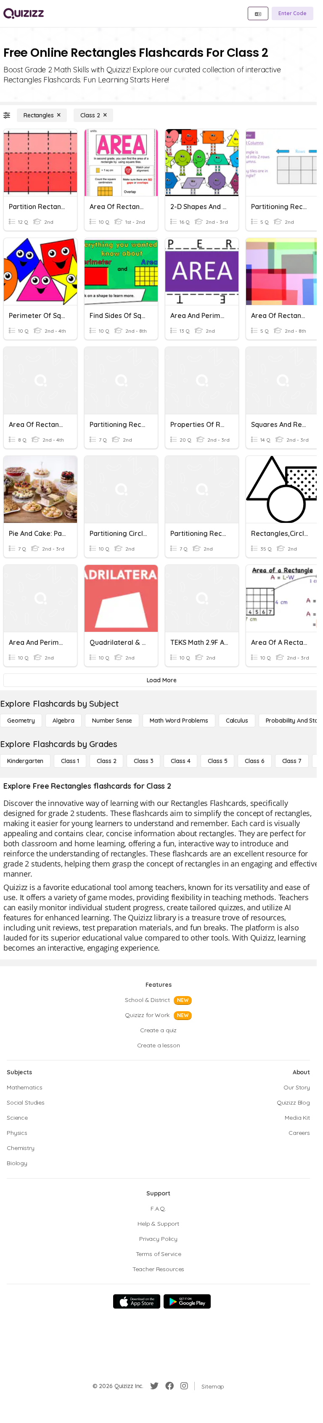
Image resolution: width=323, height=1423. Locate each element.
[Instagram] (184, 1386)
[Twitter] (154, 1386)
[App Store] (136, 1301)
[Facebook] (169, 1386)
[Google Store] (187, 1301)
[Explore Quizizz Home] (23, 13)
